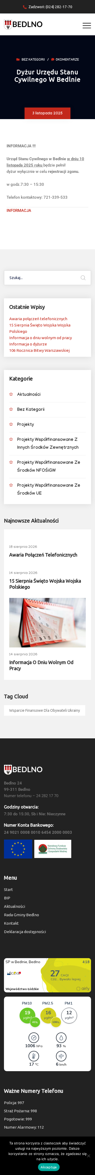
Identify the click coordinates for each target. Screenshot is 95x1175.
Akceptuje (49, 1167)
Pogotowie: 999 (18, 1119)
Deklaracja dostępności (25, 931)
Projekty (25, 425)
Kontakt (11, 923)
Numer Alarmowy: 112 (24, 1127)
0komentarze (67, 60)
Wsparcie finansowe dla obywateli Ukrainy (44, 710)
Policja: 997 (14, 1102)
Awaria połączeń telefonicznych (38, 318)
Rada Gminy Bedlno (21, 915)
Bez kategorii (33, 60)
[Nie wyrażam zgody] (88, 1155)
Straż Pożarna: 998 (20, 1111)
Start (8, 889)
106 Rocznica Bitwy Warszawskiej (39, 350)
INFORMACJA (19, 210)
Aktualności (28, 395)
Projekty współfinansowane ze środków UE (48, 490)
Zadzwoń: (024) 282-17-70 (50, 7)
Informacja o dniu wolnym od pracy (40, 337)
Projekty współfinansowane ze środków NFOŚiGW (48, 467)
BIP (7, 898)
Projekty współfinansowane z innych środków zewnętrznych (48, 444)
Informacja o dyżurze (28, 344)
